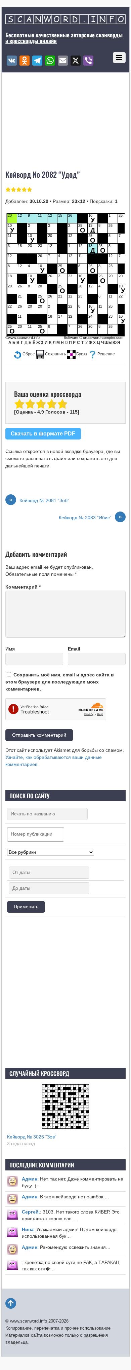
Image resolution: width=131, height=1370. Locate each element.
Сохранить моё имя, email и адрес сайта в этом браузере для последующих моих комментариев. (59, 682)
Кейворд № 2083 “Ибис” (90, 517)
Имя (10, 649)
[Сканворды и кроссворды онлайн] (65, 20)
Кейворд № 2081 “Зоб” (39, 500)
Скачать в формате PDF (43, 433)
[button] (24, 354)
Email (74, 649)
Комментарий (23, 587)
